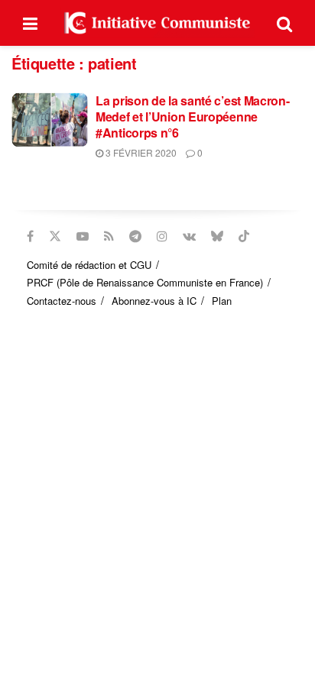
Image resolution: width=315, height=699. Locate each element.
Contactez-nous (61, 300)
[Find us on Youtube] (82, 236)
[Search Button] (284, 23)
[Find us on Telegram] (135, 236)
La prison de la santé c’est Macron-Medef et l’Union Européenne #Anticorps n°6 (193, 116)
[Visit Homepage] (157, 23)
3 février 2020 (140, 152)
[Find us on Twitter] (55, 236)
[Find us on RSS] (109, 236)
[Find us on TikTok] (244, 236)
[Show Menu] (30, 23)
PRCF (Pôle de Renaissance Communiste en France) (145, 282)
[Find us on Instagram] (162, 236)
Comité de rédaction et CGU (89, 264)
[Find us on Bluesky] (217, 236)
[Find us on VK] (189, 236)
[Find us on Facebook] (30, 236)
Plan (222, 300)
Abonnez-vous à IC (154, 300)
